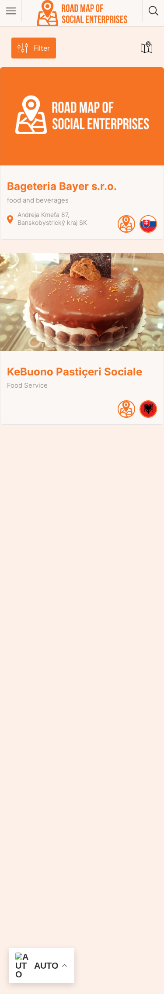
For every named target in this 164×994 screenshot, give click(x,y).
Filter (41, 48)
